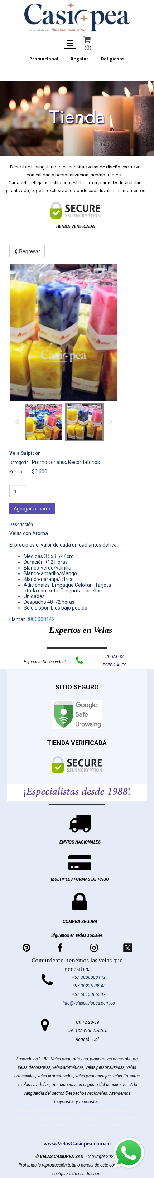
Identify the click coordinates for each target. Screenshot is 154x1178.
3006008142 (40, 619)
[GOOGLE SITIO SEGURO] (77, 714)
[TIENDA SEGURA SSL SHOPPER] (75, 210)
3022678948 (93, 985)
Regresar (29, 251)
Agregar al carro (32, 508)
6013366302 (93, 994)
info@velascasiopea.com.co (89, 1003)
